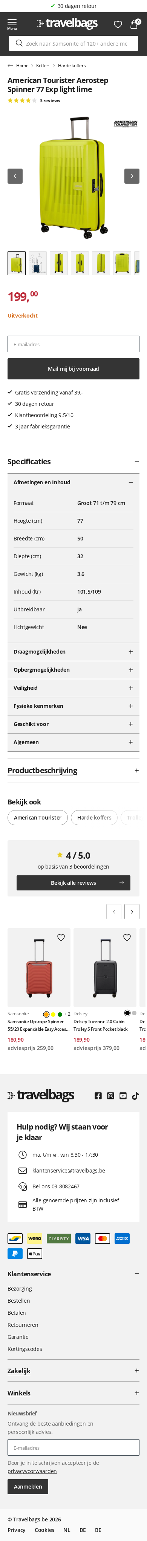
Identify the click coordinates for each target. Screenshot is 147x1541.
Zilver (134, 1013)
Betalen (17, 1312)
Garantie (18, 1336)
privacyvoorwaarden (32, 1471)
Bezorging (20, 1288)
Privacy (17, 1529)
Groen (60, 1014)
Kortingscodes (25, 1348)
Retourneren (23, 1324)
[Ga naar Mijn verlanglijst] (118, 24)
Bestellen (19, 1300)
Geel (53, 1014)
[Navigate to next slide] (131, 911)
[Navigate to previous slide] (113, 911)
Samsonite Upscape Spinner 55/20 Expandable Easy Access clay (38, 1025)
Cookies (44, 1529)
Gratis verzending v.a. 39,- (77, 5)
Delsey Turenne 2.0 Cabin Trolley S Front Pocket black (101, 1025)
